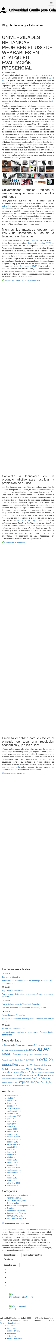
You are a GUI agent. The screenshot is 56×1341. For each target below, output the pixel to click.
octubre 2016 (12, 1113)
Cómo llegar (12, 1328)
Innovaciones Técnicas (16, 1213)
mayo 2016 (11, 1123)
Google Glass (19, 1060)
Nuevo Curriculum (43, 1072)
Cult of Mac (6, 206)
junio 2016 (11, 1121)
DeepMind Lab (18, 1055)
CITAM (5, 1049)
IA (24, 1060)
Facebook (45, 1055)
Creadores (29, 1049)
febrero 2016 (12, 1131)
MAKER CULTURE (15, 1215)
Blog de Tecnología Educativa (22, 25)
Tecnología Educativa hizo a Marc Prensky (31, 271)
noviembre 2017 (14, 1095)
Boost (42, 1045)
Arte (39, 1045)
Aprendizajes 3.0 (14, 1197)
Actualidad (11, 1333)
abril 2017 (11, 1098)
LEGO (12, 1069)
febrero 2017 (12, 1103)
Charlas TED (49, 1045)
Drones (31, 1055)
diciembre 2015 (13, 1136)
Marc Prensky (34, 1069)
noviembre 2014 (14, 1170)
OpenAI (17, 1075)
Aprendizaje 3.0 (28, 1045)
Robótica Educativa (41, 1078)
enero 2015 (12, 1165)
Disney (26, 1055)
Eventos (10, 1208)
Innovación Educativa (16, 1210)
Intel (38, 1065)
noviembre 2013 (14, 1172)
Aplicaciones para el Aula (17, 1195)
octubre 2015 (12, 1141)
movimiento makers (11, 1072)
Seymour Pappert (7, 1082)
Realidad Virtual (49, 1075)
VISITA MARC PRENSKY (17, 1218)
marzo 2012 (12, 1177)
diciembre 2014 (13, 1167)
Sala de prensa (13, 1330)
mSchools (35, 240)
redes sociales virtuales (18, 1078)
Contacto (11, 1325)
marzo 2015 (12, 1159)
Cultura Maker (13, 1203)
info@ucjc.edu (14, 1323)
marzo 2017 (12, 1100)
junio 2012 (11, 1175)
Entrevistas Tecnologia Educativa (20, 1205)
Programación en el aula (31, 1075)
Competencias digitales (16, 1200)
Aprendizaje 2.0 (11, 1045)
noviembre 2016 (14, 1111)
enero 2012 (12, 1180)
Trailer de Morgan (17, 1086)
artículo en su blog (27, 520)
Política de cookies (15, 1338)
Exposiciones (38, 1055)
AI (2, 1045)
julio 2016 (11, 1118)
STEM (15, 1082)
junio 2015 (11, 1152)
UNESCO (26, 1086)
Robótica (28, 1078)
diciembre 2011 (13, 1183)
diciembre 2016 (13, 1108)
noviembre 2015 (14, 1139)
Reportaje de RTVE (28, 266)
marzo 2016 (12, 1129)
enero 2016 (12, 1134)
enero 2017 (12, 1105)
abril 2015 (11, 1157)
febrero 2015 (12, 1162)
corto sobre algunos (26, 767)
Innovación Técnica (28, 1065)
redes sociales (6, 1078)
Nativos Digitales (29, 1072)
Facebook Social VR (8, 1060)
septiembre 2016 (14, 1116)
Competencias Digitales (16, 1050)
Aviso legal (11, 1336)
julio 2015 (11, 1149)
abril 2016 (11, 1126)
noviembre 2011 (14, 1185)
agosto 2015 (12, 1147)
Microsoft (45, 1069)
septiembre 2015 (14, 1144)
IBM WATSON (30, 1060)
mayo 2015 (11, 1154)
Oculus (12, 1075)
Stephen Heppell (29, 1082)
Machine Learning (19, 1069)
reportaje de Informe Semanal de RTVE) (34, 243)
